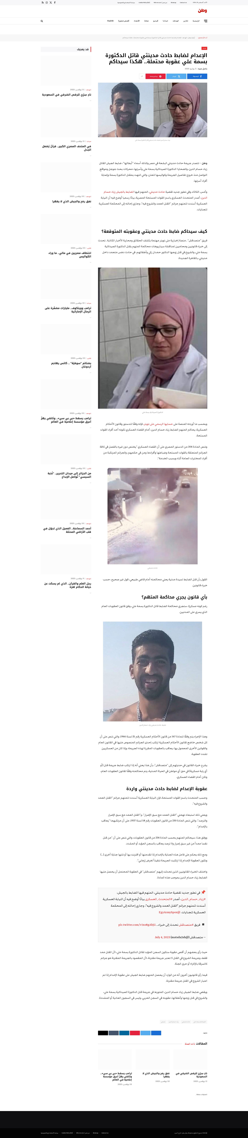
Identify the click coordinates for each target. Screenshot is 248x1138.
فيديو (155, 21)
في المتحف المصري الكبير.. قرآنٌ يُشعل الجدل (66, 148)
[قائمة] (205, 21)
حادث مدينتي (157, 192)
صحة (146, 21)
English (110, 21)
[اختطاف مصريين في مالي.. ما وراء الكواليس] (66, 229)
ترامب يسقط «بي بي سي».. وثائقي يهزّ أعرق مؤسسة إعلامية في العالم (116, 1076)
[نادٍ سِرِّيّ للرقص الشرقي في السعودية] (190, 1059)
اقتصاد (137, 21)
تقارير (185, 21)
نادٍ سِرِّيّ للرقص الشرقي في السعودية (191, 1075)
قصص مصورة (123, 21)
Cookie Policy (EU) (144, 2)
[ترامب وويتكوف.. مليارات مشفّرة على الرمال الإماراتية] (66, 284)
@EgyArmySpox (169, 912)
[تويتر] (217, 163)
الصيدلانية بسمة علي (200, 1022)
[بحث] (42, 21)
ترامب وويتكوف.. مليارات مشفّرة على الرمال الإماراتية (68, 309)
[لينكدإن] (217, 171)
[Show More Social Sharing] (142, 76)
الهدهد (176, 21)
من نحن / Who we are (160, 2)
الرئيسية (196, 21)
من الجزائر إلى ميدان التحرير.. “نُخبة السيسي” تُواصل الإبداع (69, 475)
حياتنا (165, 21)
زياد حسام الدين (173, 1022)
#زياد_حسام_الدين (193, 899)
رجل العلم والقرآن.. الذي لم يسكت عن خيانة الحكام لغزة (67, 585)
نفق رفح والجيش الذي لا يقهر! (156, 1075)
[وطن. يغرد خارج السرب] (202, 11)
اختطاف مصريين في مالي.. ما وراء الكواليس (70, 254)
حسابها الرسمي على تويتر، (158, 424)
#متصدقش (186, 924)
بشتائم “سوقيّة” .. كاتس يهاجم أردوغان (71, 365)
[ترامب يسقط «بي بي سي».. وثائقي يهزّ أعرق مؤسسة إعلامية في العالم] (115, 1059)
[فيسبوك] (217, 156)
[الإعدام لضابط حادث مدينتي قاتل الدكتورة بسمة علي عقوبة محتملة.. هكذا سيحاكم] (152, 110)
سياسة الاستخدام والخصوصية (126, 2)
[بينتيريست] (217, 178)
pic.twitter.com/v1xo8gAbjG (137, 924)
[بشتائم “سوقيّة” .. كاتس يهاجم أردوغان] (66, 339)
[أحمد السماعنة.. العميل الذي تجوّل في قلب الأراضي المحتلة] (66, 504)
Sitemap (173, 2)
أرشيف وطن (191, 38)
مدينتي (163, 1022)
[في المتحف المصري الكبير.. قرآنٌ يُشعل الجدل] (66, 122)
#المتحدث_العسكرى (159, 899)
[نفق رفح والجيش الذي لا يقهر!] (152, 1059)
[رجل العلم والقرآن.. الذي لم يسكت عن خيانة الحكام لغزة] (66, 559)
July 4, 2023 (162, 937)
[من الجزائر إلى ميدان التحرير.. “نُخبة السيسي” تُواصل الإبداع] (66, 449)
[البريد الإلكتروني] (217, 185)
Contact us (183, 2)
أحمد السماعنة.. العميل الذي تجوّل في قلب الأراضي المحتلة (67, 530)
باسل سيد (202, 68)
